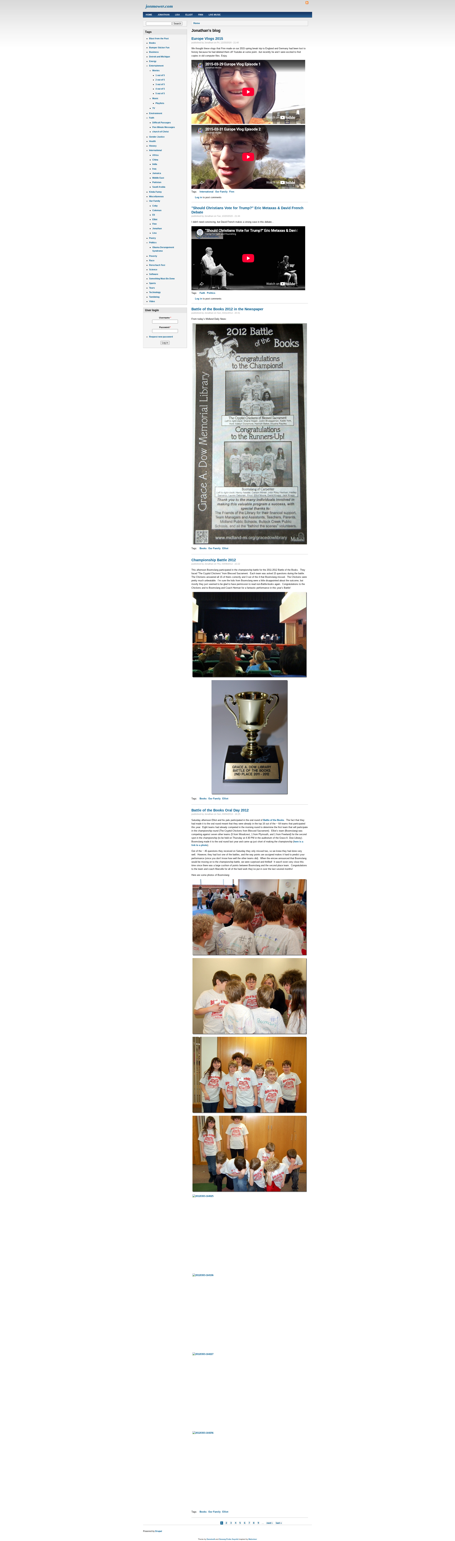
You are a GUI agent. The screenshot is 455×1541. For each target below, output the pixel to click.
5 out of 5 (160, 93)
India (154, 164)
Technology (155, 292)
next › (270, 1523)
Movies (156, 70)
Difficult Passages (161, 122)
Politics (153, 242)
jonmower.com (159, 6)
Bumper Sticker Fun (159, 47)
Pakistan (156, 182)
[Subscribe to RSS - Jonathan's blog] (307, 3)
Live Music (215, 15)
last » (279, 1523)
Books (152, 43)
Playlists (160, 103)
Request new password (161, 337)
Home (149, 15)
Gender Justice (157, 137)
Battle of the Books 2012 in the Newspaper (227, 309)
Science (153, 269)
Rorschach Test (157, 265)
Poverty (153, 256)
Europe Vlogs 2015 (207, 39)
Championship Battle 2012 (213, 560)
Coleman (156, 210)
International (155, 150)
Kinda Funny (155, 192)
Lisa (177, 15)
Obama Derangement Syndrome (163, 249)
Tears (152, 288)
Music (155, 98)
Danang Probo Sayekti (229, 1539)
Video (152, 301)
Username (165, 318)
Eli (153, 215)
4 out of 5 (160, 89)
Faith (151, 118)
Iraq (154, 169)
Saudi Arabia (158, 187)
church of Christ (160, 131)
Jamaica (156, 173)
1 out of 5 (160, 75)
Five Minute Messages (163, 127)
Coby (155, 206)
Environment (155, 113)
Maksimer (252, 1539)
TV (153, 108)
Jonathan (164, 15)
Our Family (154, 201)
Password (165, 327)
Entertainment (156, 66)
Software (153, 274)
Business (154, 52)
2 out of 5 (160, 80)
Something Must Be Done (162, 278)
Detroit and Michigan (159, 56)
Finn (200, 15)
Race (151, 260)
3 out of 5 (160, 84)
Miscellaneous (156, 196)
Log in (198, 197)
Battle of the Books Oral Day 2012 (220, 810)
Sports (152, 283)
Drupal (158, 1531)
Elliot (189, 15)
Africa (155, 155)
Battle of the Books (273, 820)
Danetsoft (211, 1539)
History (153, 146)
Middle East (158, 178)
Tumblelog (154, 297)
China (155, 160)
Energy (152, 61)
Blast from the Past (159, 38)
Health (152, 141)
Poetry (152, 238)
